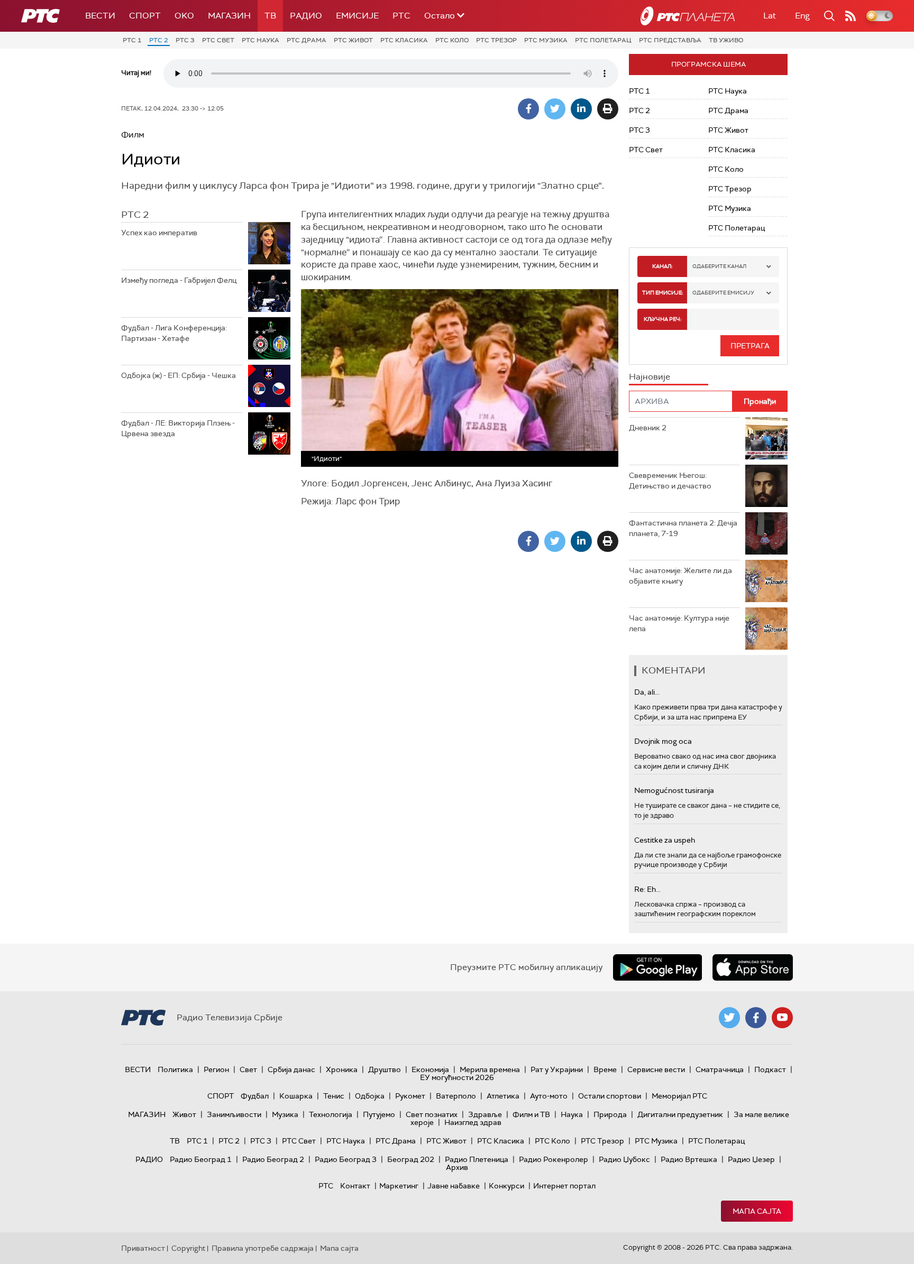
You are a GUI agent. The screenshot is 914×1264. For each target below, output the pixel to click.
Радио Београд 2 (273, 1159)
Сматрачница (720, 1069)
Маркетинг (398, 1186)
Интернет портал (564, 1186)
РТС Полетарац (603, 40)
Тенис (333, 1096)
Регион (216, 1069)
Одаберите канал (719, 266)
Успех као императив (159, 232)
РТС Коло (452, 40)
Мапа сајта (757, 1211)
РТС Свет (218, 40)
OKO (184, 15)
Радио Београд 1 (201, 1159)
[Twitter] (554, 108)
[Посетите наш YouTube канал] (782, 1017)
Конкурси (506, 1186)
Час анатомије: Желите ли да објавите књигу (680, 576)
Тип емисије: (662, 292)
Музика (285, 1114)
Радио (306, 15)
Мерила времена (490, 1069)
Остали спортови (609, 1096)
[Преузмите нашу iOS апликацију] (752, 967)
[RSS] (850, 16)
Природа (610, 1114)
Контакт (355, 1186)
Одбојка (370, 1096)
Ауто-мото (549, 1096)
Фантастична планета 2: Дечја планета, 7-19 (683, 528)
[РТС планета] (687, 16)
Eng (802, 15)
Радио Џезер (751, 1159)
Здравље (485, 1114)
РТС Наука (260, 40)
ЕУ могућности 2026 (457, 1077)
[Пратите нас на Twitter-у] (729, 1017)
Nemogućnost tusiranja (674, 790)
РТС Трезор (496, 40)
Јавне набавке (453, 1186)
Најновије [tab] (649, 376)
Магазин (229, 15)
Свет (248, 1069)
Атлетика (503, 1096)
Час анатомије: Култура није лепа (679, 623)
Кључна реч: (662, 319)
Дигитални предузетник (680, 1114)
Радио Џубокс (624, 1159)
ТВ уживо (726, 40)
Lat (769, 15)
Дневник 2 (647, 427)
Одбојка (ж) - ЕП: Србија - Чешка (178, 375)
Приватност (143, 1248)
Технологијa (330, 1114)
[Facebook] (528, 108)
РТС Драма (306, 40)
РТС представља (670, 40)
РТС (401, 15)
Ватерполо (456, 1096)
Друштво (384, 1069)
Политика (175, 1069)
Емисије (357, 15)
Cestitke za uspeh (664, 840)
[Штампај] (607, 108)
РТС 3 (185, 40)
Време (605, 1069)
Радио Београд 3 (346, 1159)
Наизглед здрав (472, 1122)
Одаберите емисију (723, 292)
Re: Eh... (647, 889)
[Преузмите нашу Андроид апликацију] (657, 967)
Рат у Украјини (557, 1069)
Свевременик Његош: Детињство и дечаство (670, 480)
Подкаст (770, 1069)
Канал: (662, 266)
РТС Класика (404, 40)
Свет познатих (432, 1114)
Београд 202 (410, 1159)
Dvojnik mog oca (663, 741)
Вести (100, 15)
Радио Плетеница (476, 1159)
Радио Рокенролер (553, 1159)
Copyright (188, 1248)
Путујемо (379, 1114)
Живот (184, 1114)
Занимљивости (234, 1114)
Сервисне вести (656, 1069)
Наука (572, 1114)
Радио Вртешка (689, 1159)
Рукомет (410, 1096)
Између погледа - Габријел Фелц (178, 280)
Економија (430, 1069)
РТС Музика (546, 40)
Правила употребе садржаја (263, 1248)
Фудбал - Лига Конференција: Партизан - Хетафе (174, 333)
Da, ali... (647, 692)
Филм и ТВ (531, 1114)
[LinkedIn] (581, 108)
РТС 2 (158, 40)
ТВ (270, 15)
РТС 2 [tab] (135, 214)
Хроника (342, 1069)
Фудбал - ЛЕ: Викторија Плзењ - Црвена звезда (178, 428)
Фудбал (255, 1096)
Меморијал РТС (679, 1096)
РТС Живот (353, 40)
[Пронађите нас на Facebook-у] (755, 1017)
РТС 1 (132, 40)
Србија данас (291, 1069)
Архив (457, 1167)
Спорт (145, 15)
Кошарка (296, 1096)
